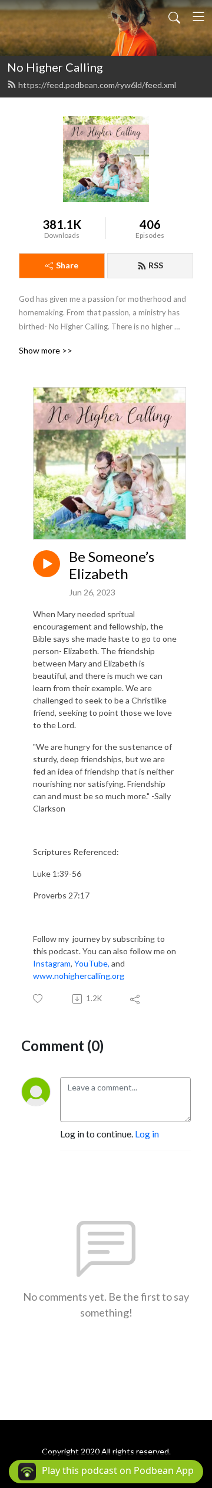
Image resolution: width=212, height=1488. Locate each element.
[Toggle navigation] (198, 16)
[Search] (174, 16)
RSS (155, 265)
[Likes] (38, 998)
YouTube (91, 963)
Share (67, 265)
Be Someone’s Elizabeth (111, 565)
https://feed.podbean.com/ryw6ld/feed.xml (97, 85)
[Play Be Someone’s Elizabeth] (46, 563)
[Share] (136, 998)
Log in (147, 1133)
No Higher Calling (55, 67)
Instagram (52, 963)
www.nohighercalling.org (78, 976)
